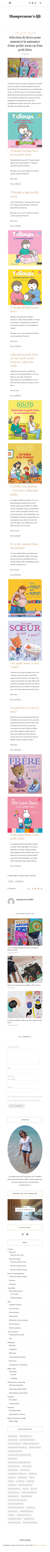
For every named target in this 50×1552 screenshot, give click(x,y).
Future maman (14, 1324)
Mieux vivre (12, 1369)
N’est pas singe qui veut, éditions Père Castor (24, 985)
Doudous (12, 1458)
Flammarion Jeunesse (17, 1473)
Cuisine (10, 1249)
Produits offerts (29, 1492)
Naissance (19, 881)
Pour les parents (15, 1328)
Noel (25, 1488)
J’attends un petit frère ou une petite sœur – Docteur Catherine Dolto (24, 360)
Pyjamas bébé (26, 1496)
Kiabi (11, 1481)
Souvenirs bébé (26, 1511)
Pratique (11, 1397)
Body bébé (12, 1440)
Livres (10, 881)
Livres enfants (20, 32)
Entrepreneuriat (15, 1410)
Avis (10, 1338)
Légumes (12, 1485)
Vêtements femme (30, 1522)
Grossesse (22, 1477)
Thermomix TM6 (14, 1518)
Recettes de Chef (16, 1255)
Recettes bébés (15, 1259)
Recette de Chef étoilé (17, 1500)
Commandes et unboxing (18, 1365)
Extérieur (12, 1284)
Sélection (32, 32)
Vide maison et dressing (16, 1382)
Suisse (11, 1515)
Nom (10, 1068)
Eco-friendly (13, 1466)
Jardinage (13, 1378)
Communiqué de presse (17, 1447)
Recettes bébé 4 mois (18, 1262)
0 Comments (11, 888)
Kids (9, 1302)
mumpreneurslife (24, 899)
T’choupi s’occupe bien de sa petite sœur (24, 152)
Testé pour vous (24, 1515)
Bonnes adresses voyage (17, 1418)
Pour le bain (13, 1492)
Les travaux (14, 1294)
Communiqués (14, 1404)
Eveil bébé (25, 1470)
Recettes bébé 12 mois (18, 1270)
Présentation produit (16, 1335)
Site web (10, 1087)
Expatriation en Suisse (17, 1414)
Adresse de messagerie (12, 1077)
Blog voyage (13, 1421)
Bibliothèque (25, 1436)
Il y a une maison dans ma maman (24, 546)
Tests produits (13, 1332)
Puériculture (13, 1316)
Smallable (13, 1511)
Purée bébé (13, 1496)
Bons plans (13, 1400)
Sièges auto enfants (16, 1507)
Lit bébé (20, 1481)
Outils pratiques (16, 1298)
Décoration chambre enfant (19, 1462)
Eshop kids (13, 1470)
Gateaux (32, 1473)
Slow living (13, 1371)
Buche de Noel (14, 1443)
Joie (32, 1477)
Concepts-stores (15, 1451)
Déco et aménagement (16, 1273)
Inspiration (13, 1349)
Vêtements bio (14, 1522)
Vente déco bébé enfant (18, 1389)
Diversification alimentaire (19, 1455)
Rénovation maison (16, 1291)
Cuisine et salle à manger (18, 1276)
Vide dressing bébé (16, 1385)
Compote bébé (35, 1447)
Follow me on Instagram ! (40, 1545)
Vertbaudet (29, 1518)
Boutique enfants (27, 1440)
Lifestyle (11, 1407)
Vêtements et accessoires (18, 1320)
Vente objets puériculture (18, 1393)
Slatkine (30, 1507)
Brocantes (13, 1361)
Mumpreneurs (14, 1488)
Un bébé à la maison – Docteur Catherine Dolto (24, 490)
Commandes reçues (31, 1443)
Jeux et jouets (14, 1308)
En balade (26, 1466)
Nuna (34, 1488)
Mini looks (12, 1353)
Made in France (25, 1485)
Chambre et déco (15, 1305)
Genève (11, 1477)
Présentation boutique (17, 1357)
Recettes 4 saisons (15, 1503)
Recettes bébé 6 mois (18, 1266)
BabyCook (12, 1436)
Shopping (11, 1342)
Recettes (12, 1252)
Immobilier (11, 1288)
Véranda (12, 1280)
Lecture (13, 1374)
